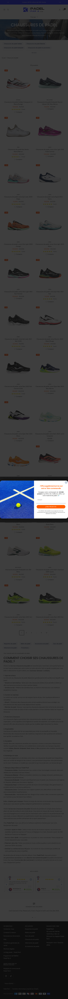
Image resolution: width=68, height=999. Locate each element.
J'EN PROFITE (51, 507)
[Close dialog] (66, 482)
